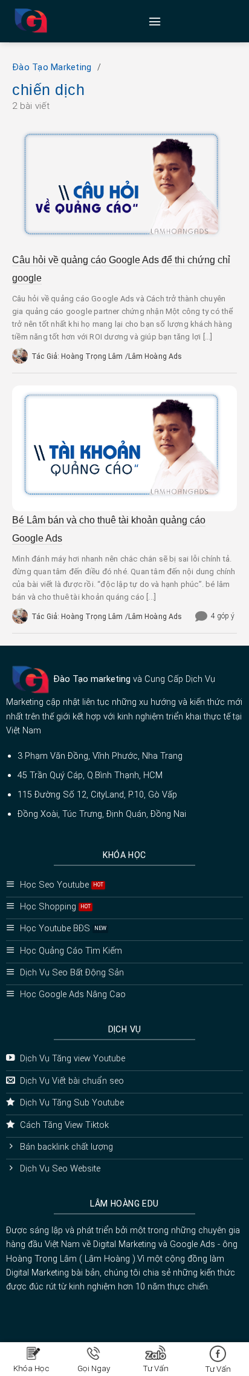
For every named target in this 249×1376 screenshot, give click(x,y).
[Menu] (154, 21)
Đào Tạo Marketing (51, 67)
